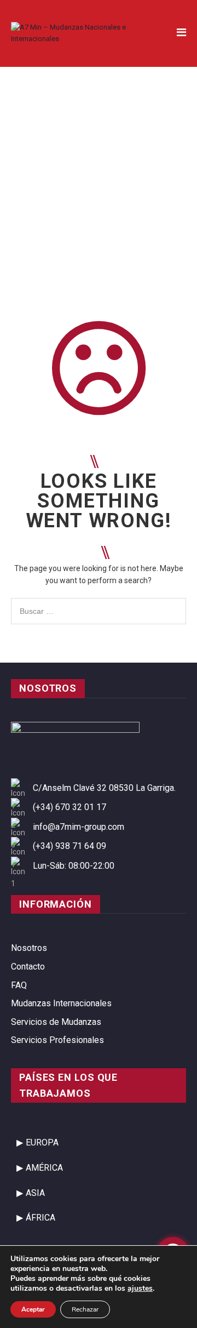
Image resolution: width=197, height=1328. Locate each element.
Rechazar (85, 1309)
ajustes (140, 1288)
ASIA (35, 1193)
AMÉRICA (44, 1167)
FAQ (19, 985)
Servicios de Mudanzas (56, 1022)
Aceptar (33, 1309)
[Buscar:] (98, 604)
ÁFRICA (40, 1217)
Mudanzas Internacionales (61, 1003)
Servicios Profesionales (57, 1040)
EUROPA (42, 1142)
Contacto (28, 966)
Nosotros (29, 948)
